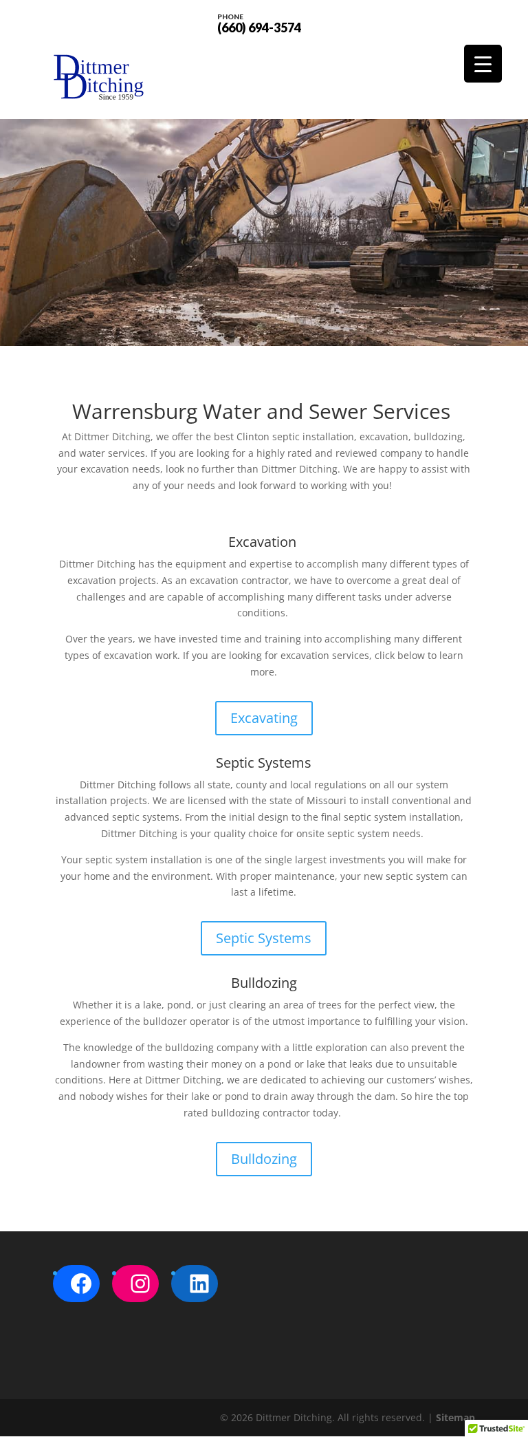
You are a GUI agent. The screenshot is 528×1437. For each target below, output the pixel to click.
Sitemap (455, 1417)
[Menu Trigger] (483, 64)
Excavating (264, 718)
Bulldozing (264, 1158)
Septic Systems (263, 938)
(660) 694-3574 (259, 22)
